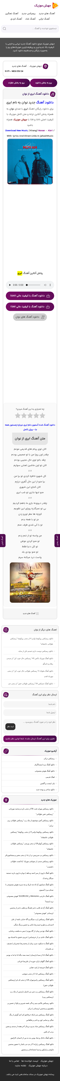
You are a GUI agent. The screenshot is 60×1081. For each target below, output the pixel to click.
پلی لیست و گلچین (47, 783)
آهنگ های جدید (47, 13)
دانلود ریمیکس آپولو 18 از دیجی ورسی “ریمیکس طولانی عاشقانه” (32, 846)
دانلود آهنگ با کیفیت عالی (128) (27, 307)
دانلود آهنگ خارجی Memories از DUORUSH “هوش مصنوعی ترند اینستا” (30, 899)
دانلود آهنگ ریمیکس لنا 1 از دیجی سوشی (37, 974)
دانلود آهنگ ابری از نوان (35, 94)
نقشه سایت (20, 1065)
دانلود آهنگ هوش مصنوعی (45, 771)
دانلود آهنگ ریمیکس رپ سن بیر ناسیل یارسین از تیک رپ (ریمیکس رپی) (31, 994)
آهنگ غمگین (11, 13)
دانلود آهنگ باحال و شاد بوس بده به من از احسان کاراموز (31, 1038)
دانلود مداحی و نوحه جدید (45, 789)
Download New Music (16, 131)
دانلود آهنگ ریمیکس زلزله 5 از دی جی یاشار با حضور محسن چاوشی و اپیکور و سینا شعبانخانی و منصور (31, 1047)
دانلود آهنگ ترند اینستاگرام (45, 765)
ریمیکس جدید (29, 13)
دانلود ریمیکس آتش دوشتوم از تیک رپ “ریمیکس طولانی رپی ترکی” (30, 823)
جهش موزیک (36, 66)
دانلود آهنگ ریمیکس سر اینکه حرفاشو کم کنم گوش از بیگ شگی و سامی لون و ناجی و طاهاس (31, 1017)
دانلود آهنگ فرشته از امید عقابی (41, 967)
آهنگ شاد (30, 19)
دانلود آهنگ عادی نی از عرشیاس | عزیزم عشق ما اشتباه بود (30, 937)
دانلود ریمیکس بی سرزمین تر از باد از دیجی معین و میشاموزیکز (29, 855)
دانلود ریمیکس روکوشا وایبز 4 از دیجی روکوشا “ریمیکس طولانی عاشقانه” (31, 641)
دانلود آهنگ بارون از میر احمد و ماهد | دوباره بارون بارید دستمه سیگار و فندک (29, 876)
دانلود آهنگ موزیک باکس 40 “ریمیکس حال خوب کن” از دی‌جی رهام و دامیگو (29, 661)
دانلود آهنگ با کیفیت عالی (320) (27, 296)
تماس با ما (14, 1061)
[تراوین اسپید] (30, 604)
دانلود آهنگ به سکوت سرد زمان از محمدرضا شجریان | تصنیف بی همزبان (30, 946)
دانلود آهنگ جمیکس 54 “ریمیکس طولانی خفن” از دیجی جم (30, 684)
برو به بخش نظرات (16, 83)
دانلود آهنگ (45, 102)
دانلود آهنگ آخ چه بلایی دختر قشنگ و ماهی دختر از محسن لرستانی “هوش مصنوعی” (31, 910)
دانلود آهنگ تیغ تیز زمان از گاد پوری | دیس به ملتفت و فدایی (31, 931)
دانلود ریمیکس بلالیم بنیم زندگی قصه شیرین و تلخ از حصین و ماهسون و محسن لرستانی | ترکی (31, 1006)
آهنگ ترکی (44, 19)
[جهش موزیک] (44, 5)
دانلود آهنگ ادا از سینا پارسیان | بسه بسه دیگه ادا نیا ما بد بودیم (29, 955)
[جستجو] (4, 28)
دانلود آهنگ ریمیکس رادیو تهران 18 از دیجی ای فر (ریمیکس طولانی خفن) (30, 982)
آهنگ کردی (16, 19)
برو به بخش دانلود (43, 83)
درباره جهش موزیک (38, 1065)
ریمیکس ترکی (49, 758)
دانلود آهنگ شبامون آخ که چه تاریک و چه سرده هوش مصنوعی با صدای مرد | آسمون (29, 887)
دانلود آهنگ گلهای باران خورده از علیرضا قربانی (35, 961)
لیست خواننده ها (29, 1061)
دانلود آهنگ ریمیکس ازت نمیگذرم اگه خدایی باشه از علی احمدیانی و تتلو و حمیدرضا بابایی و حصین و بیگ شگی (32, 922)
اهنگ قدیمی (50, 777)
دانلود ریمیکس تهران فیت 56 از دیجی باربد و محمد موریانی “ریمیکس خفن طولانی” (31, 811)
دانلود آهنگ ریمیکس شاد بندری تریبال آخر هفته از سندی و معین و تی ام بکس (29, 1029)
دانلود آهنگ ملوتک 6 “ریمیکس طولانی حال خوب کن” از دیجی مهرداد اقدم (30, 673)
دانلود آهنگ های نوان (27, 317)
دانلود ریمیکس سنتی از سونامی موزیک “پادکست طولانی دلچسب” (31, 864)
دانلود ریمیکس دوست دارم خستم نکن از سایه (35, 651)
